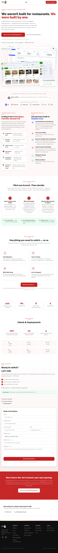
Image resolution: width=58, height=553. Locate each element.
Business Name (7, 420)
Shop (14, 530)
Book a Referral (27, 535)
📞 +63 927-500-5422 (6, 401)
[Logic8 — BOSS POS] (4, 2)
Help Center (38, 528)
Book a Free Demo (51, 2)
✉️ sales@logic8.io (6, 403)
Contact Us (26, 530)
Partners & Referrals (28, 532)
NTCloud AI (15, 535)
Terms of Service (51, 530)
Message (8, 446)
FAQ (36, 532)
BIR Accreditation (17, 537)
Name (5, 414)
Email (31, 427)
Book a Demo (39, 530)
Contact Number (8, 427)
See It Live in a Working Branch (12, 34)
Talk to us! (9, 511)
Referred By (8, 439)
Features (15, 528)
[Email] (6, 537)
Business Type (7, 433)
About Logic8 (27, 528)
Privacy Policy (50, 528)
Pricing (14, 532)
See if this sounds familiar (34, 34)
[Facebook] (2, 537)
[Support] (26, 2)
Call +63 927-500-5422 (21, 511)
